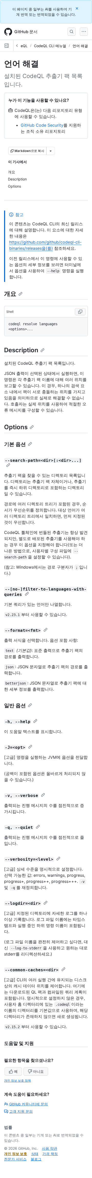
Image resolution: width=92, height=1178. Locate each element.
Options (16, 427)
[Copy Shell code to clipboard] (80, 311)
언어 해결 (80, 46)
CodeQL (21, 46)
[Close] (77, 8)
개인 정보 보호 (15, 1153)
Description (21, 350)
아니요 (38, 1071)
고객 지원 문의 (21, 1111)
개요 (10, 293)
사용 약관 (49, 1148)
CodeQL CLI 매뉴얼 (50, 46)
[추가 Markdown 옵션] (50, 151)
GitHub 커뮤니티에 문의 (28, 1104)
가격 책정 (50, 1153)
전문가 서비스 (15, 1159)
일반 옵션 (15, 705)
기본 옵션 (15, 444)
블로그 (36, 1159)
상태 (34, 1153)
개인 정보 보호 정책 (17, 1080)
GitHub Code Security (42, 125)
